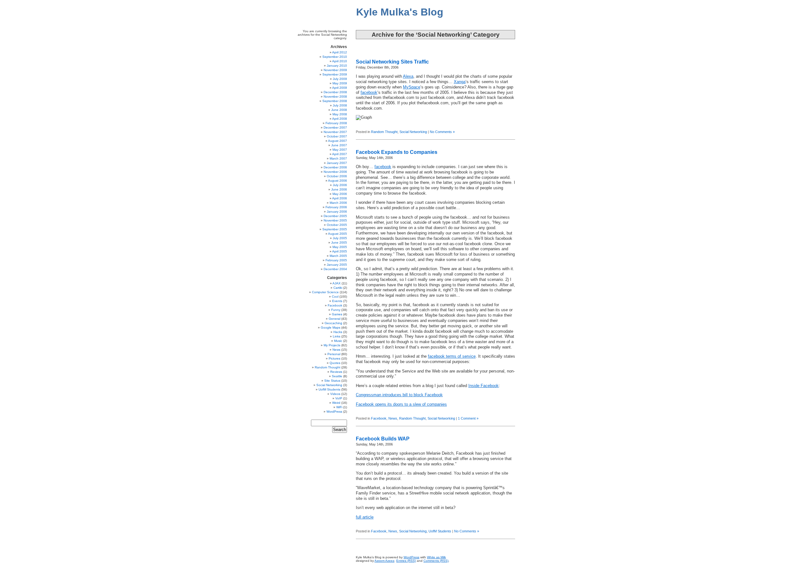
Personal (333, 354)
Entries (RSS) (406, 560)
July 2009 (340, 79)
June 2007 (339, 145)
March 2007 (338, 158)
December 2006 (335, 167)
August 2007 (337, 140)
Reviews (336, 371)
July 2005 (340, 238)
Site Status (332, 380)
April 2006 (339, 198)
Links (336, 336)
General (334, 318)
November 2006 (335, 171)
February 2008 (336, 123)
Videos (335, 394)
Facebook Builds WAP (383, 438)
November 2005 (335, 220)
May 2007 (339, 149)
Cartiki (337, 287)
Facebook (378, 418)
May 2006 (339, 194)
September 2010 (334, 56)
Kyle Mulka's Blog (399, 12)
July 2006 (340, 185)
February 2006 (336, 207)
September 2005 (334, 229)
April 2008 (339, 118)
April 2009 (339, 87)
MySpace (411, 87)
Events (337, 301)
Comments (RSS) (435, 560)
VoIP (338, 398)
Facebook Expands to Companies (396, 152)
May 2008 (339, 114)
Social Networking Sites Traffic (392, 61)
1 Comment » (468, 418)
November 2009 (335, 70)
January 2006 (337, 211)
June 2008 (339, 110)
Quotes (335, 363)
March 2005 (338, 256)
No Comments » (442, 132)
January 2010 (337, 65)
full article (365, 517)
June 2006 (339, 189)
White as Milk (436, 557)
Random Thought (384, 132)
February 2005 (336, 260)
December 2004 (335, 269)
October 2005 (337, 225)
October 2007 (337, 136)
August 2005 (337, 233)
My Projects (332, 345)
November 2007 (335, 132)
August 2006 (337, 180)
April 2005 (339, 251)
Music (338, 341)
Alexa (408, 76)
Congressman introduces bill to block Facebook (399, 395)
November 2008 (335, 96)
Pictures (334, 358)
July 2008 (340, 105)
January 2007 (337, 163)
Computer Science (325, 292)
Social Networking (413, 132)
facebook (369, 92)
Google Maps (330, 327)
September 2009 (334, 74)
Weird (336, 402)
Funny (335, 310)
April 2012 (339, 52)
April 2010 (339, 61)
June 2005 (339, 242)
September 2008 (334, 101)
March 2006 (338, 202)
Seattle (337, 376)
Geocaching (333, 323)
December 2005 (335, 216)
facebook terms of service (452, 356)
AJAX (336, 283)
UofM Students (440, 531)
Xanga (459, 82)
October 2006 (337, 176)
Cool (335, 296)
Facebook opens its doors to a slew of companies (401, 404)
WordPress (334, 411)
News (392, 418)
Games (337, 314)
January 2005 (337, 264)
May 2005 (339, 247)
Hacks (337, 332)
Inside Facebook (483, 386)
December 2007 (335, 127)
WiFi (339, 407)
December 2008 (335, 92)
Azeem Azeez (384, 560)
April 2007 (339, 154)
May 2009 (339, 83)
